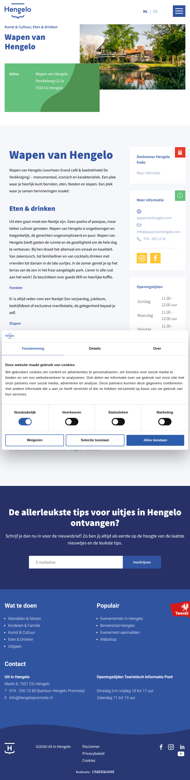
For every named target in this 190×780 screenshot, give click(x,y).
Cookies (88, 760)
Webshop (108, 639)
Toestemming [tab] (33, 349)
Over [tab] (157, 349)
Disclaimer (91, 746)
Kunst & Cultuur (21, 632)
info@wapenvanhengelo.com (158, 232)
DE (155, 11)
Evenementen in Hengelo (121, 618)
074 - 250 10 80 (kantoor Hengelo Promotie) (47, 691)
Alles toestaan (155, 440)
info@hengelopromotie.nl (31, 698)
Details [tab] (95, 349)
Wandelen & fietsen (24, 618)
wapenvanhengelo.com (154, 218)
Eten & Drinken (20, 639)
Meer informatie (148, 173)
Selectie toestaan (95, 440)
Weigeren (34, 440)
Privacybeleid (93, 753)
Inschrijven (142, 562)
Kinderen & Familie (24, 625)
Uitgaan (14, 646)
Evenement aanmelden (120, 632)
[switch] (71, 422)
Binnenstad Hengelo (117, 625)
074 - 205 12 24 (154, 238)
